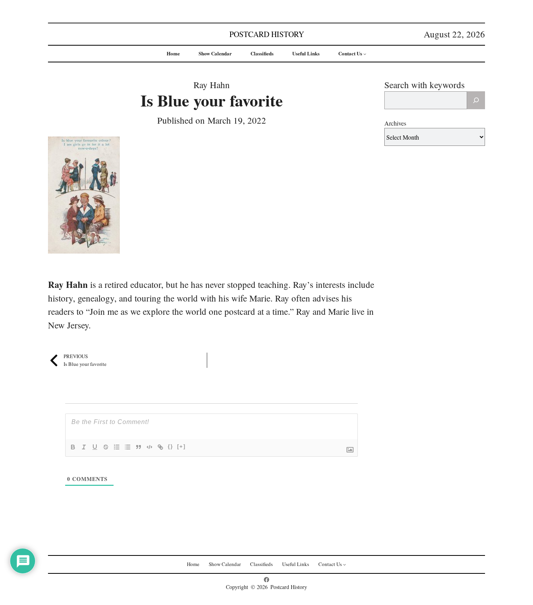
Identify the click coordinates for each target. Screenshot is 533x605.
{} (170, 446)
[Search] (476, 100)
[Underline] (94, 447)
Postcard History (266, 34)
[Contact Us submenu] (364, 53)
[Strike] (105, 447)
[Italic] (83, 447)
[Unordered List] (127, 447)
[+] (181, 446)
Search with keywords (424, 84)
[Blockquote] (138, 447)
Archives (395, 123)
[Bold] (73, 447)
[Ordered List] (116, 447)
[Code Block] (149, 447)
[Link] (160, 447)
